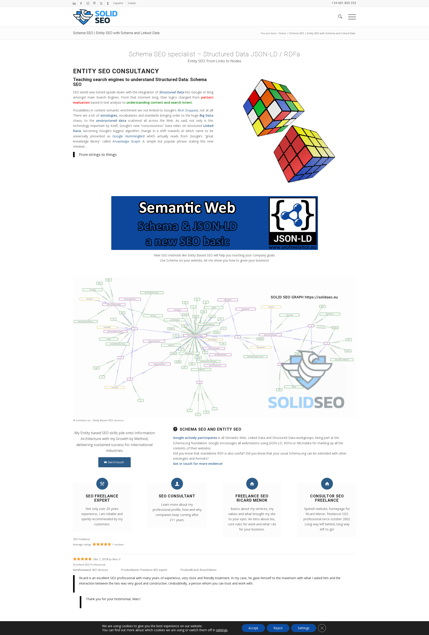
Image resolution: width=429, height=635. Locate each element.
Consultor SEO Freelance (327, 498)
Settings (303, 628)
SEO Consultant (177, 496)
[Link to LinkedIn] (74, 3)
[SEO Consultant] (177, 484)
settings (221, 630)
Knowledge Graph (126, 141)
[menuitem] (118, 3)
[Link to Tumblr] (108, 3)
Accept (253, 628)
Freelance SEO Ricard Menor (252, 498)
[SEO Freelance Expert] (102, 484)
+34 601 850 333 (344, 3)
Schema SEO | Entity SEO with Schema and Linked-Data (116, 33)
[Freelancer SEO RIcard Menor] (95, 17)
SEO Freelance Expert (102, 498)
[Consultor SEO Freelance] (327, 484)
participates (208, 438)
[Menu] (350, 17)
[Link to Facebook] (81, 3)
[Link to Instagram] (87, 3)
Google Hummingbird (128, 136)
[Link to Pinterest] (94, 3)
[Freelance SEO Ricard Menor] (252, 484)
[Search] (340, 17)
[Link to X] (101, 3)
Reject (278, 628)
